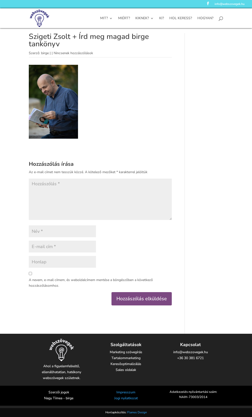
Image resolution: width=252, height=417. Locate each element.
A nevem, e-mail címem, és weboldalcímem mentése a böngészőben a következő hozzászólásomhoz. (91, 283)
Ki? (161, 18)
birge (45, 53)
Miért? (124, 18)
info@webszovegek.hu (230, 4)
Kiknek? (142, 18)
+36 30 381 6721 (190, 358)
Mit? (104, 18)
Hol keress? (180, 18)
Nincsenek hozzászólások (73, 53)
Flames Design (137, 412)
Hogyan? (205, 18)
